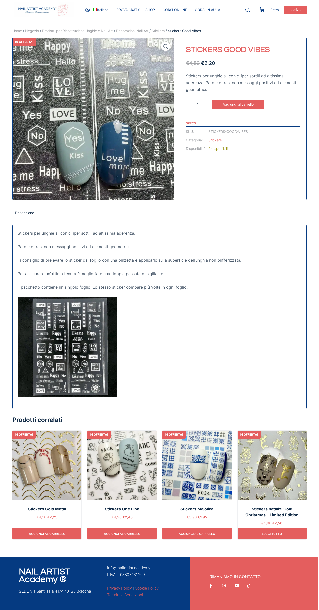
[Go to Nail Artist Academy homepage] (43, 9)
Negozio (32, 31)
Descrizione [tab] (24, 213)
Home (17, 31)
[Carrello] (262, 10)
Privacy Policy (119, 588)
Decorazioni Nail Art (132, 31)
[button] (165, 46)
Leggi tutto (272, 534)
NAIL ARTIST (44, 571)
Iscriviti (295, 9)
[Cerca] (248, 10)
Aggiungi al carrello (238, 104)
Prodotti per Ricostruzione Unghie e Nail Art (77, 31)
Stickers (158, 31)
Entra (274, 10)
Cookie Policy (147, 588)
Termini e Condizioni (125, 595)
